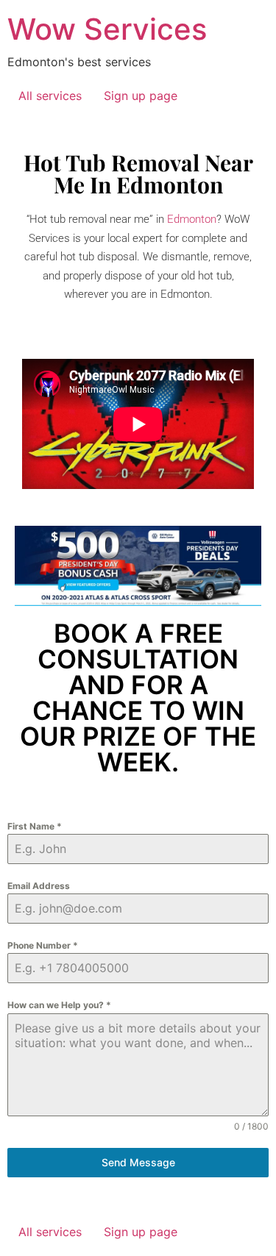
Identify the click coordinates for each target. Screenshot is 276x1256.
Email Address (38, 885)
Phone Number (42, 945)
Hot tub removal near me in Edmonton (138, 173)
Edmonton (191, 219)
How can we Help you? (59, 1004)
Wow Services (107, 29)
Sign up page (140, 95)
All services (50, 95)
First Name (34, 826)
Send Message (138, 1162)
